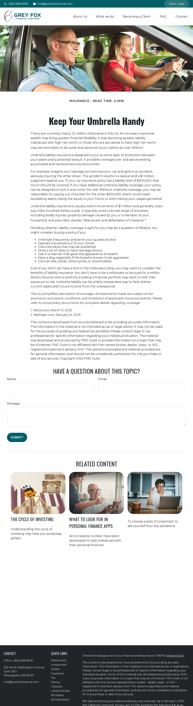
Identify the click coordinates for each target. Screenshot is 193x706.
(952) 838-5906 (18, 3)
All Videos (57, 695)
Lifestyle (56, 686)
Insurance (57, 673)
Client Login (177, 3)
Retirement (59, 660)
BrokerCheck (175, 655)
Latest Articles (60, 691)
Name (11, 379)
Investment (59, 664)
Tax (53, 678)
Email (102, 379)
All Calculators (60, 699)
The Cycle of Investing (32, 519)
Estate (55, 669)
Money (55, 682)
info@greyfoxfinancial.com (55, 3)
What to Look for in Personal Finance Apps (91, 522)
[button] (80, 16)
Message (13, 403)
